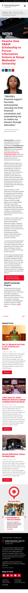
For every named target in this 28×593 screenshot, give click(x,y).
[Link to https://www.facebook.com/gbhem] (4, 575)
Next (23, 316)
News (10, 12)
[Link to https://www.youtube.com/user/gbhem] (15, 575)
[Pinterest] (13, 70)
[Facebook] (3, 70)
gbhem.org (5, 12)
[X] (6, 70)
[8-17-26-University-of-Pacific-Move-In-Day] (14, 435)
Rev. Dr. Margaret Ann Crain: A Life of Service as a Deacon (13, 346)
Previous (5, 316)
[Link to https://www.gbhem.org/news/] (19, 575)
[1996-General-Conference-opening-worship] (14, 379)
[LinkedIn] (9, 70)
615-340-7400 (5, 584)
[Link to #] (26, 1)
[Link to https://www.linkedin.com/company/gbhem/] (11, 575)
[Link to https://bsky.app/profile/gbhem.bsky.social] (7, 575)
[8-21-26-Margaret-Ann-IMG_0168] (14, 326)
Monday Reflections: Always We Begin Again (13, 455)
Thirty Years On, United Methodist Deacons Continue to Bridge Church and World (13, 399)
